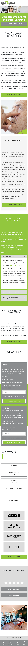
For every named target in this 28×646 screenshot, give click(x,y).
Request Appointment (14, 24)
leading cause (5, 65)
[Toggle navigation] (24, 3)
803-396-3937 (8, 380)
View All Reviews (14, 595)
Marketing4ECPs (11, 637)
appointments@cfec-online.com (14, 382)
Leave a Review (14, 589)
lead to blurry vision (16, 265)
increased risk (11, 71)
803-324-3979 (8, 421)
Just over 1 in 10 (6, 48)
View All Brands (14, 557)
